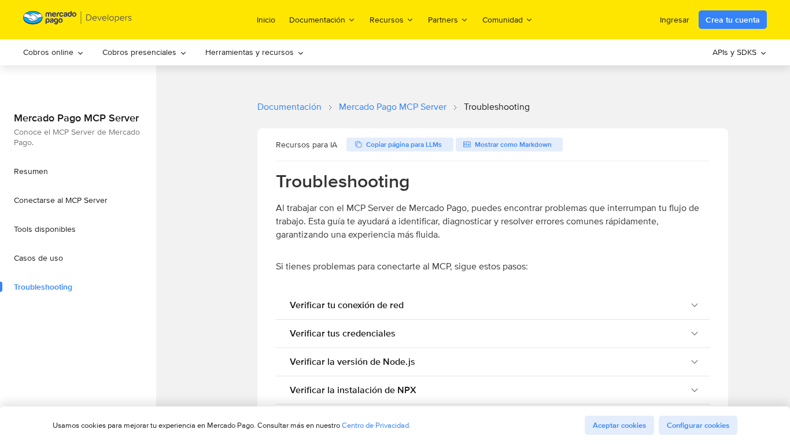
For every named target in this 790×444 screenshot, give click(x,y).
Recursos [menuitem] (387, 19)
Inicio (266, 19)
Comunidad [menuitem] (502, 19)
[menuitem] (53, 52)
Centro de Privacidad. (376, 425)
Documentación (289, 106)
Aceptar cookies (619, 425)
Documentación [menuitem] (317, 19)
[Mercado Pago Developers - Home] (77, 20)
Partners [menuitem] (443, 19)
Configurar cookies (698, 425)
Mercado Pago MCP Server (392, 106)
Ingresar (674, 19)
